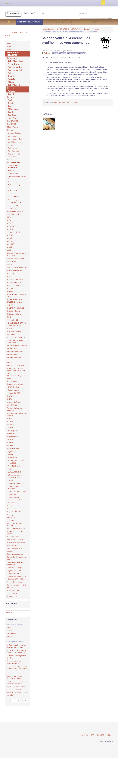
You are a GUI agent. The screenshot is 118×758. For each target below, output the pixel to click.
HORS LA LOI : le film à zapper (15, 533)
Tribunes (62, 22)
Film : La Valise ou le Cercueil (14, 524)
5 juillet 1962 (12, 452)
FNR (9, 317)
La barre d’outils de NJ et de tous (16, 586)
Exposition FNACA (14, 512)
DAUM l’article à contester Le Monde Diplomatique (17, 683)
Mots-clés (9, 613)
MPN (9, 217)
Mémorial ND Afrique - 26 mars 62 (16, 377)
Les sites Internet (13, 354)
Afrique (11, 82)
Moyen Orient (13, 64)
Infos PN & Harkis (50, 22)
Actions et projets (15, 185)
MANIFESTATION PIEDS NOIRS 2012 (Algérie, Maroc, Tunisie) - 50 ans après (16, 369)
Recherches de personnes (14, 155)
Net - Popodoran (13, 381)
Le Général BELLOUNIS (17, 491)
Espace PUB (13, 197)
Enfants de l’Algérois (14, 314)
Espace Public (12, 437)
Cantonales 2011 (14, 574)
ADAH (9, 238)
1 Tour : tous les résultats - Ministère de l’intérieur (17, 645)
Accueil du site (48, 29)
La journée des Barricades (13, 487)
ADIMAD (10, 241)
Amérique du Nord (15, 67)
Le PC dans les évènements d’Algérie (16, 499)
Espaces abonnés (13, 590)
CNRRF (10, 291)
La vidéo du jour (14, 142)
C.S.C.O (10, 276)
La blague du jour (15, 136)
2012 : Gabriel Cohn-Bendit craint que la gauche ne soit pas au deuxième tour (17, 668)
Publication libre (13, 162)
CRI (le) (10, 305)
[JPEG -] (49, 124)
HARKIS (10, 328)
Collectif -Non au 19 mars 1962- (16, 295)
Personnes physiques (15, 384)
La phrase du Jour (15, 139)
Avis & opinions (12, 431)
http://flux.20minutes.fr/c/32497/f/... (67, 102)
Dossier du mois (13, 449)
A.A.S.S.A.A (11, 226)
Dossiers (71, 22)
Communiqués (13, 182)
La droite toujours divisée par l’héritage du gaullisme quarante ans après (17, 676)
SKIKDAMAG (12, 405)
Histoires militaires (14, 331)
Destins (10, 446)
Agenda (10, 159)
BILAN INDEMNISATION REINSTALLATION (17, 324)
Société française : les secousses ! (15, 563)
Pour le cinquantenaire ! (16, 543)
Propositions (11, 434)
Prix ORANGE (12, 121)
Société (83, 53)
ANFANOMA (11, 261)
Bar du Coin (12, 593)
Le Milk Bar (12, 494)
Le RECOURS (12, 348)
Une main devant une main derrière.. (17, 414)
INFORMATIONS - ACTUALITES (29, 22)
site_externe (73, 53)
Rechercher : (83, 13)
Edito (9, 47)
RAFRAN (10, 396)
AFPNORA (11, 244)
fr (103, 3)
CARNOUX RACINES (15, 279)
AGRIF (9, 247)
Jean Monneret (13, 390)
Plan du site (84, 735)
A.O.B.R (10, 235)
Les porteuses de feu (15, 554)
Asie (10, 73)
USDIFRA (10, 422)
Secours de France (14, 402)
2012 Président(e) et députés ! (14, 550)
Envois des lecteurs (15, 211)
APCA (9, 264)
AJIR (9, 250)
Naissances (12, 148)
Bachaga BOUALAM (14, 270)
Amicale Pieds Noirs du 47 (17, 258)
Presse (9, 50)
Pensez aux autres (15, 188)
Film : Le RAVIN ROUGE (16, 528)
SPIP (92, 735)
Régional (10, 97)
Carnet (10, 145)
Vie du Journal (13, 194)
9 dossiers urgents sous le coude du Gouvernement (16, 651)
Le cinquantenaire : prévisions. (14, 516)
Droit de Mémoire (13, 311)
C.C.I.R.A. (11, 273)
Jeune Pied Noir (13, 334)
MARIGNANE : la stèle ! (16, 540)
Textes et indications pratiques (14, 409)
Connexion (9, 3)
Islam (56, 53)
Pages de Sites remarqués (14, 207)
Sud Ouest (12, 115)
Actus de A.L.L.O (14, 232)
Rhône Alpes (13, 109)
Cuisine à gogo (14, 200)
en (111, 3)
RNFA (9, 399)
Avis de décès (13, 151)
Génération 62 (12, 320)
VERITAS (10, 425)
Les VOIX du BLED (14, 546)
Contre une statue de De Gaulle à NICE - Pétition (17, 578)
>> (110, 17)
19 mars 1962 (13, 458)
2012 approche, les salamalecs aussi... (14, 662)
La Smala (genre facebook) (17, 345)
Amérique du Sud (15, 70)
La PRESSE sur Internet (17, 203)
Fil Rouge (97, 22)
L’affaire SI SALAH (14, 472)
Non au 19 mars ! (13, 537)
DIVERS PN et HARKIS (15, 308)
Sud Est (11, 112)
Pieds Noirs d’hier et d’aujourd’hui (15, 341)
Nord (10, 100)
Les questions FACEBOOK (13, 166)
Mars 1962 (12, 503)
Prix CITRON (12, 124)
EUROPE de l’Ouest (15, 61)
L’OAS (10, 480)
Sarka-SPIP (100, 735)
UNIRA (9, 419)
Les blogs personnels (15, 351)
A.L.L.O (10, 229)
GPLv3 (109, 735)
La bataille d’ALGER (15, 483)
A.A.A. (9, 220)
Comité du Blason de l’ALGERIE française (15, 301)
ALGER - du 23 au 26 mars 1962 (16, 462)
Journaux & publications (16, 337)
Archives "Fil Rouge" (14, 568)
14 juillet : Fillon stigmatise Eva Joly (16, 657)
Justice (63, 53)
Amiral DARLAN (14, 466)
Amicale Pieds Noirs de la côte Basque (16, 254)
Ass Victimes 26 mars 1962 (17, 267)
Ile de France (13, 118)
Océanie (11, 76)
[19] (26, 700)
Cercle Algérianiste (14, 282)
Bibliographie (12, 506)
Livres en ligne (12, 509)
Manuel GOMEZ (14, 393)
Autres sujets (12, 173)
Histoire (10, 443)
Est (9, 106)
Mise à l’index (12, 127)
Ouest (10, 103)
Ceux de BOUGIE (13, 285)
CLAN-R (10, 288)
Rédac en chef (12, 596)
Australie (11, 79)
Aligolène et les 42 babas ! (16, 687)
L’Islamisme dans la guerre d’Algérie (15, 476)
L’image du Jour (14, 133)
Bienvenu (11, 22)
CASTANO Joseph (14, 387)
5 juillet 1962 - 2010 (15, 571)
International (12, 58)
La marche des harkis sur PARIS (16, 558)
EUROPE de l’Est (14, 85)
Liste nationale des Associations (14, 359)
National (87, 29)
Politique (96, 29)
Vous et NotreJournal (83, 22)
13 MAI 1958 (12, 455)
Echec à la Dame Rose (15, 690)
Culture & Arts (13, 191)
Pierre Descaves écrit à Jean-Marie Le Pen (17, 694)
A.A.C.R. (10, 223)
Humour (10, 130)
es (107, 3)
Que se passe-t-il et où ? (17, 178)
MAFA (9, 363)
